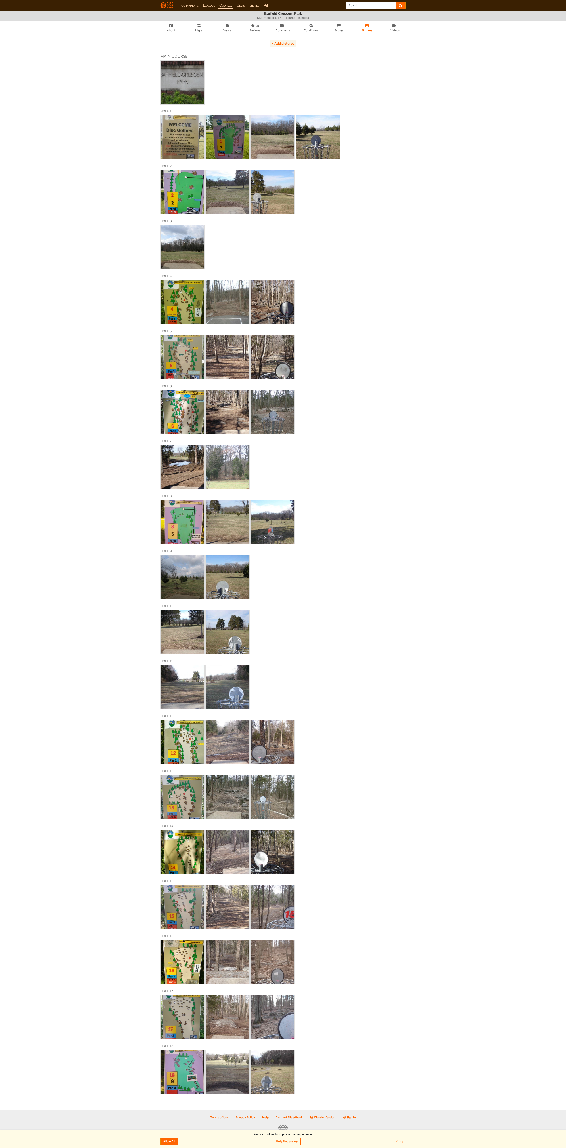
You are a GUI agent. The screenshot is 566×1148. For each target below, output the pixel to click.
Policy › (401, 1141)
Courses (225, 5)
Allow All (169, 1141)
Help (265, 1117)
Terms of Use (219, 1117)
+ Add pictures (283, 43)
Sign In (351, 1117)
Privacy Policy (245, 1117)
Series (254, 5)
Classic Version (324, 1117)
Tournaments (189, 5)
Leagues (209, 5)
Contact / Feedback (289, 1117)
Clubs (241, 5)
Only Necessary (287, 1141)
